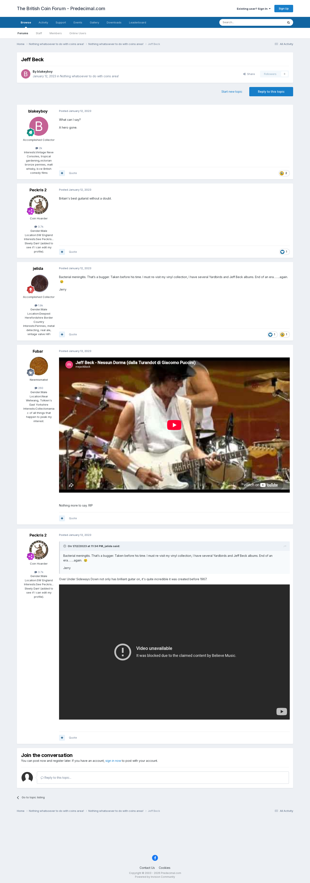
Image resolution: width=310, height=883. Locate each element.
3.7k (40, 226)
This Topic (271, 22)
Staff (39, 33)
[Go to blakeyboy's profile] (25, 74)
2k (40, 148)
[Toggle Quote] (65, 546)
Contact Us (147, 867)
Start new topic (231, 91)
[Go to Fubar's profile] (38, 366)
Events (78, 22)
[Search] (288, 22)
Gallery (94, 22)
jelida (38, 268)
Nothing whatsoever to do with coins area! (89, 76)
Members (56, 33)
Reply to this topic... (57, 777)
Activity (43, 22)
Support (61, 22)
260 (40, 388)
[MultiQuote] (62, 173)
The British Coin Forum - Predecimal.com (61, 8)
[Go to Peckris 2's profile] (38, 204)
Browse (26, 22)
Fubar (38, 351)
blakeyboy (45, 71)
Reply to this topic (271, 91)
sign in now (113, 760)
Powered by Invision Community (155, 876)
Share (250, 74)
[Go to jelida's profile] (38, 283)
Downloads (114, 22)
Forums (23, 33)
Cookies (164, 867)
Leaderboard (137, 22)
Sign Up (284, 8)
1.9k (40, 305)
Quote (73, 173)
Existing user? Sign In (253, 8)
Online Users (77, 33)
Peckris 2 (38, 190)
